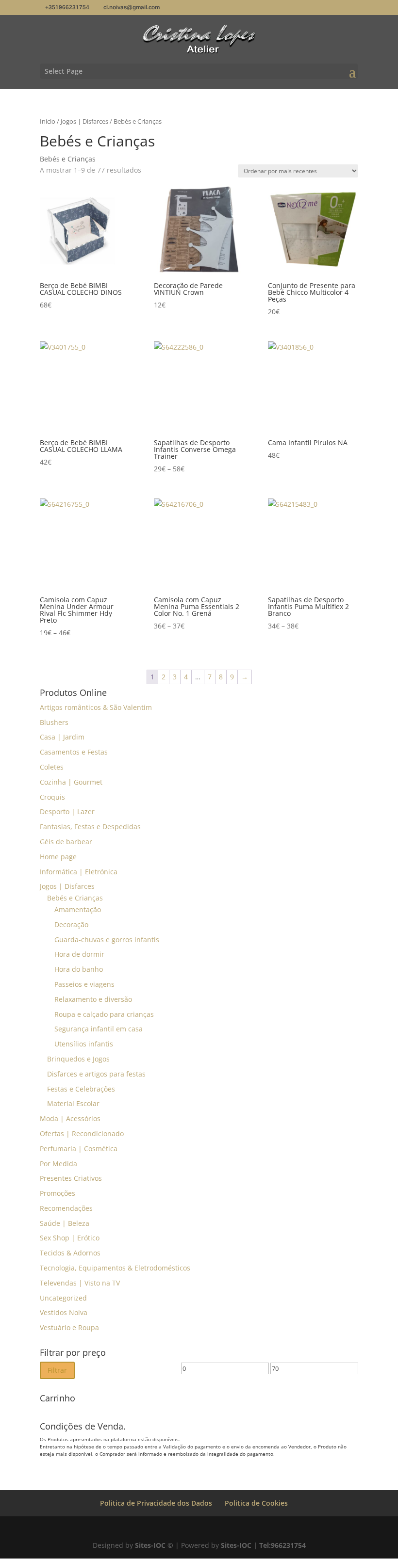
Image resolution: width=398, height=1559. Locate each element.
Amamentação (77, 909)
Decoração (71, 924)
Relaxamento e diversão (93, 999)
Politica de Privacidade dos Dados (156, 1503)
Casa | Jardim (62, 736)
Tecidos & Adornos (70, 1252)
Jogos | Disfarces (84, 121)
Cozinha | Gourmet (71, 782)
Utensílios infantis (83, 1043)
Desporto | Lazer (67, 811)
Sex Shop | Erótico (70, 1237)
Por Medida (58, 1163)
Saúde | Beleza (64, 1223)
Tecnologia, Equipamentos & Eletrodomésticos (115, 1267)
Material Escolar (73, 1103)
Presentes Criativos (71, 1178)
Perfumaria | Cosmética (78, 1148)
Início (47, 121)
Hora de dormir (79, 954)
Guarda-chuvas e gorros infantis (106, 939)
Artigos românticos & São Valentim (96, 707)
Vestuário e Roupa (69, 1327)
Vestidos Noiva (63, 1312)
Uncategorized (63, 1297)
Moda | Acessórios (70, 1118)
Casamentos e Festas (74, 751)
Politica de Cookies (256, 1503)
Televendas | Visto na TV (80, 1282)
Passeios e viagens (84, 984)
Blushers (54, 722)
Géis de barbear (66, 841)
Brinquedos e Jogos (78, 1058)
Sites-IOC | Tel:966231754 (263, 1545)
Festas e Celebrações (81, 1088)
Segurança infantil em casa (98, 1028)
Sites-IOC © (154, 1545)
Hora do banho (78, 969)
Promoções (57, 1193)
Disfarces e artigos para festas (96, 1073)
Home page (58, 856)
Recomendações (66, 1208)
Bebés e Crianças (75, 897)
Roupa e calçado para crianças (104, 1014)
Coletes (52, 766)
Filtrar (57, 1370)
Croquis (52, 797)
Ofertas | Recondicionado (82, 1133)
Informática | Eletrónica (78, 871)
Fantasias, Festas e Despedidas (90, 826)
